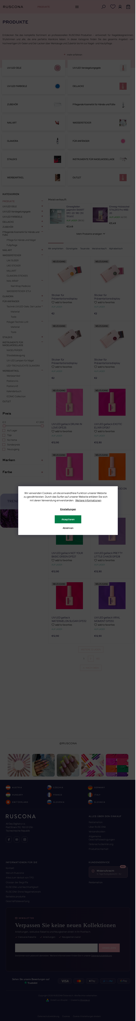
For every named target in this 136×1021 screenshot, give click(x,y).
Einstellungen (68, 509)
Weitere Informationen (88, 500)
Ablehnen (68, 527)
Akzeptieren (68, 519)
